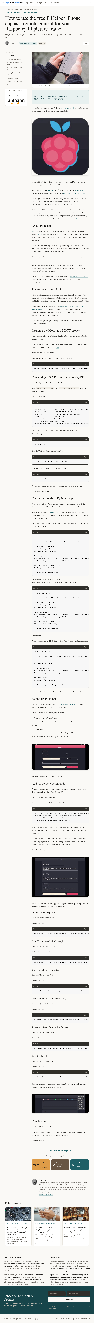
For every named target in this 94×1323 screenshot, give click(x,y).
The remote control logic (14, 59)
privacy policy (56, 1308)
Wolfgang (12, 43)
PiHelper (51, 190)
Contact (56, 3)
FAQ (51, 3)
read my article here (76, 219)
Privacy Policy (70, 1319)
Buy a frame (29, 3)
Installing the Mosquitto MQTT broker (16, 63)
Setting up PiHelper (12, 78)
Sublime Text (53, 512)
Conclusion (10, 85)
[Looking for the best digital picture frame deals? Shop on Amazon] (16, 99)
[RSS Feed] (89, 1318)
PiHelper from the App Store (69, 704)
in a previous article (67, 108)
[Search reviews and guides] (86, 3)
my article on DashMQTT (79, 276)
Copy (85, 364)
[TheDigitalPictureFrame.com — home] (13, 3)
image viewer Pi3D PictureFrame (74, 193)
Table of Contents (81, 1319)
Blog (12, 9)
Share (86, 43)
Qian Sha (35, 231)
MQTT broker (79, 190)
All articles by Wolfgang (46, 1195)
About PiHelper (11, 56)
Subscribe (69, 1300)
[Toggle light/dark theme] (90, 2)
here (57, 347)
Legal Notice (60, 1319)
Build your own (41, 3)
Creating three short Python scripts (15, 74)
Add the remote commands (15, 81)
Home (7, 9)
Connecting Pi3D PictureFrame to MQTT (17, 69)
